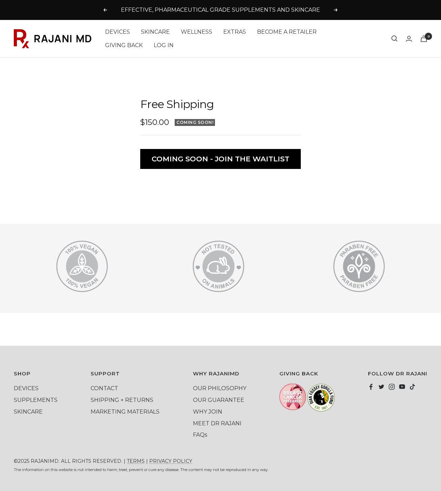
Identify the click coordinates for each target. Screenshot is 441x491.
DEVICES (117, 32)
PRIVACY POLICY (170, 461)
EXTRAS (234, 32)
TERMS (136, 461)
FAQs (200, 434)
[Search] (394, 38)
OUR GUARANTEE (218, 400)
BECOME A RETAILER (287, 32)
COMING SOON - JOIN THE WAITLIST (220, 158)
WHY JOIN (207, 411)
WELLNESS (196, 32)
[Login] (409, 39)
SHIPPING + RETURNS (122, 400)
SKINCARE (155, 32)
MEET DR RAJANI (217, 423)
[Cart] (423, 38)
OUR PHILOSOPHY (219, 388)
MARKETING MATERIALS (125, 411)
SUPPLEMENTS (36, 400)
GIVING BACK (124, 45)
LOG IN (164, 45)
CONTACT (104, 388)
